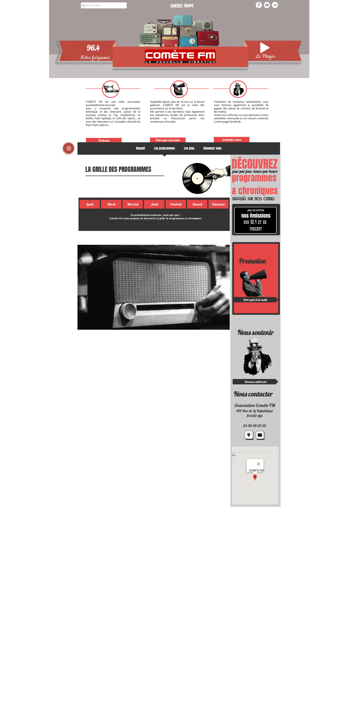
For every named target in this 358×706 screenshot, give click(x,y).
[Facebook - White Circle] (259, 5)
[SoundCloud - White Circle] (275, 5)
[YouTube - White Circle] (267, 5)
